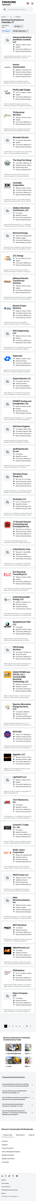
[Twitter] (9, 1176)
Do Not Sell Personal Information (9, 1190)
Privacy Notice (5, 1183)
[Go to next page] (30, 1026)
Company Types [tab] (7, 1135)
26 (27, 1026)
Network (6, 5)
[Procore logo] (9, 2)
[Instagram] (13, 1176)
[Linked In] (2, 1176)
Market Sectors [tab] (20, 1135)
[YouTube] (17, 1176)
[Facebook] (5, 1176)
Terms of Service (5, 1186)
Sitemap (3, 1193)
